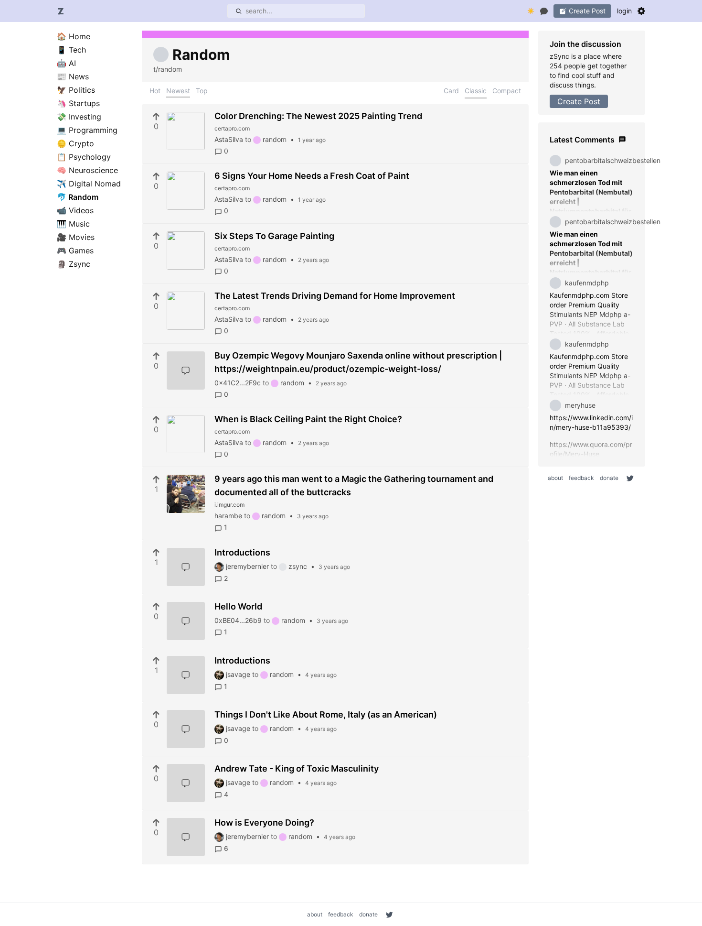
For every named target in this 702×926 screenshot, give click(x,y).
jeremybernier (247, 566)
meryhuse (580, 405)
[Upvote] (156, 116)
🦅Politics (76, 90)
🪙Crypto (75, 143)
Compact (506, 91)
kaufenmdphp (587, 283)
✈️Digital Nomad (89, 183)
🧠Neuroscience (87, 170)
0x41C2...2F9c (237, 383)
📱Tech (71, 49)
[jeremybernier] (220, 566)
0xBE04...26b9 (238, 620)
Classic (476, 91)
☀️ (530, 10)
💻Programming (87, 130)
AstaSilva (228, 139)
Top (202, 91)
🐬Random (77, 197)
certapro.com (232, 128)
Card (451, 91)
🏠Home (73, 36)
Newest (178, 91)
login (624, 11)
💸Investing (79, 116)
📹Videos (75, 210)
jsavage (238, 674)
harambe (228, 516)
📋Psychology (84, 157)
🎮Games (75, 250)
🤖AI (66, 63)
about (555, 477)
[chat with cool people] (544, 11)
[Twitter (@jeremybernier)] (630, 478)
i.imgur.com (229, 504)
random (275, 139)
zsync (297, 566)
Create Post (578, 101)
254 (557, 66)
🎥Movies (76, 237)
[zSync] (60, 11)
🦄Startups (78, 103)
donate (609, 477)
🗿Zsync (73, 264)
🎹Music (73, 224)
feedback (581, 477)
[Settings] (641, 11)
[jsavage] (220, 674)
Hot (154, 91)
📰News (73, 76)
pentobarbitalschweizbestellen (612, 160)
